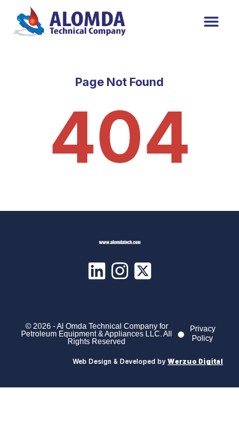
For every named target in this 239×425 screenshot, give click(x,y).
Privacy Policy (202, 333)
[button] (211, 22)
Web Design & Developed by (148, 361)
